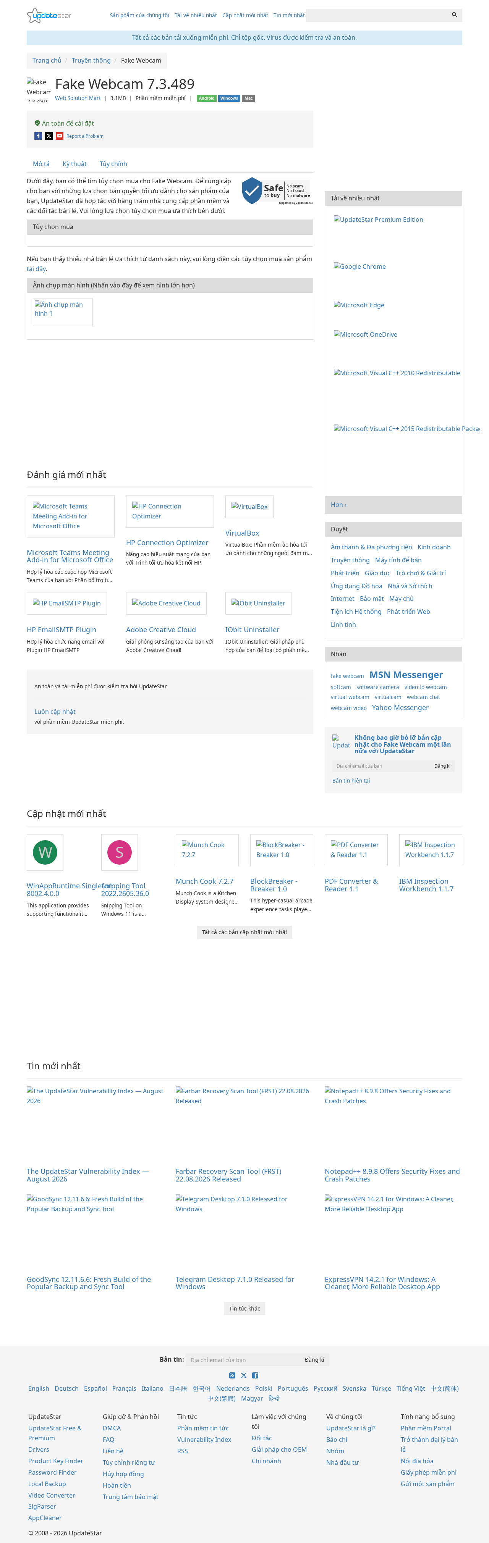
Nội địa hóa (417, 1461)
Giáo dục (377, 573)
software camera (377, 687)
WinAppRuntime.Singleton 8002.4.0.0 (70, 889)
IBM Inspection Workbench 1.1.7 (426, 884)
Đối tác (262, 1438)
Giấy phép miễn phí (429, 1472)
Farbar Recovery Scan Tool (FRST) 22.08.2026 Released (228, 1175)
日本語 (178, 1388)
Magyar (252, 1398)
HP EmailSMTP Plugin (61, 629)
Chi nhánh (266, 1461)
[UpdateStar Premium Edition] (380, 219)
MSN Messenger (406, 674)
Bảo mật (372, 598)
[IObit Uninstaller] (258, 603)
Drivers (38, 1449)
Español (95, 1388)
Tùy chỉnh (113, 164)
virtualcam (388, 696)
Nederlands (233, 1388)
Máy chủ (401, 598)
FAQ (109, 1439)
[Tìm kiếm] (454, 15)
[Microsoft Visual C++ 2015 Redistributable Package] (408, 428)
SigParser (42, 1506)
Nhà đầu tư (342, 1462)
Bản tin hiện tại (351, 780)
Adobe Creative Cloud (161, 629)
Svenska (354, 1388)
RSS (182, 1451)
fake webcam (347, 676)
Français (124, 1388)
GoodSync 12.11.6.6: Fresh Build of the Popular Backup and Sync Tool (89, 1283)
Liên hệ (113, 1451)
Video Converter (51, 1495)
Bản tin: (172, 1359)
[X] (49, 136)
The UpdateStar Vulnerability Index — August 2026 (88, 1175)
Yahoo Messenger (400, 707)
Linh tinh (343, 624)
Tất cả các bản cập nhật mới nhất (244, 932)
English (38, 1388)
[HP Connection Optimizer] (170, 511)
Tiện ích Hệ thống (356, 611)
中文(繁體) (221, 1398)
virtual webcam (350, 696)
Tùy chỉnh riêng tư (129, 1462)
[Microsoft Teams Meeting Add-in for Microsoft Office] (70, 516)
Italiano (153, 1388)
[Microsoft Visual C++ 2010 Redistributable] (398, 372)
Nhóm (335, 1451)
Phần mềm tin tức (203, 1428)
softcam (341, 687)
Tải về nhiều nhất (196, 15)
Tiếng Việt (411, 1388)
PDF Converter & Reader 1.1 (351, 884)
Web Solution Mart (78, 98)
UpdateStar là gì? (351, 1428)
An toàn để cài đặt (67, 123)
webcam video (349, 708)
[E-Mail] (60, 136)
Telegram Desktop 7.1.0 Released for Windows (235, 1283)
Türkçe (381, 1388)
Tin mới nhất (289, 15)
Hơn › (339, 504)
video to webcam (426, 687)
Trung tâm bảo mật (131, 1497)
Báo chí (336, 1439)
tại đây (36, 269)
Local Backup (47, 1484)
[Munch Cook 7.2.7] (207, 849)
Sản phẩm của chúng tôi (139, 15)
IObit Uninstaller (252, 629)
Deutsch (67, 1388)
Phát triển (345, 573)
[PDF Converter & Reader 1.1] (356, 849)
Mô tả (41, 164)
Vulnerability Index (204, 1439)
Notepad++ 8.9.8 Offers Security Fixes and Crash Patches (392, 1175)
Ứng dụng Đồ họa (356, 586)
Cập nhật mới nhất (245, 15)
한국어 (202, 1388)
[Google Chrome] (361, 266)
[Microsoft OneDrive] (367, 334)
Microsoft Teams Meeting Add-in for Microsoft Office (70, 556)
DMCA (112, 1428)
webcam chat (423, 696)
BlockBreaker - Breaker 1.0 (274, 884)
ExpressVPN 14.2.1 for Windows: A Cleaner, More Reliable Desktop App (382, 1283)
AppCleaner (45, 1518)
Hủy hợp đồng (123, 1474)
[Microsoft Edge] (360, 304)
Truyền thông (350, 560)
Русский (325, 1388)
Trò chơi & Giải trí (421, 573)
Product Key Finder (55, 1461)
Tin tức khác (244, 1308)
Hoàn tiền (117, 1485)
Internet (343, 598)
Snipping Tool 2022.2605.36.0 (125, 889)
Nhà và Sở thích (410, 586)
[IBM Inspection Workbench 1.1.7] (430, 849)
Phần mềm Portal (426, 1428)
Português (293, 1388)
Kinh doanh (434, 547)
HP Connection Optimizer (167, 542)
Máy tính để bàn (398, 560)
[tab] (42, 164)
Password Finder (52, 1472)
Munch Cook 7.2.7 (204, 881)
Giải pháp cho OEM (279, 1449)
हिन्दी (274, 1398)
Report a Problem (85, 136)
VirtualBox (242, 532)
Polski (263, 1388)
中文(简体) (445, 1388)
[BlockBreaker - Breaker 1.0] (281, 849)
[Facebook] (38, 136)
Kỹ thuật (75, 164)
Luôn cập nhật (55, 711)
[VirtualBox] (249, 506)
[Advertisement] (170, 400)
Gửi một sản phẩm (428, 1484)
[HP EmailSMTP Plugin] (67, 603)
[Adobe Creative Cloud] (166, 603)
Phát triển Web (408, 611)
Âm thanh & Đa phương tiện (371, 547)
